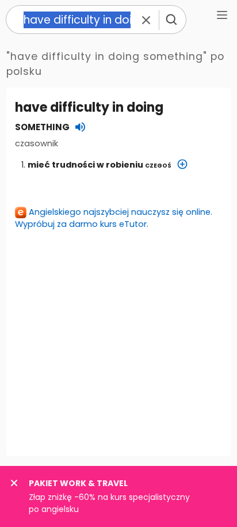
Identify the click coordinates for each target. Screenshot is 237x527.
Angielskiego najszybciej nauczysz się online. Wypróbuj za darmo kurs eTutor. (113, 218)
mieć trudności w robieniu (99, 164)
